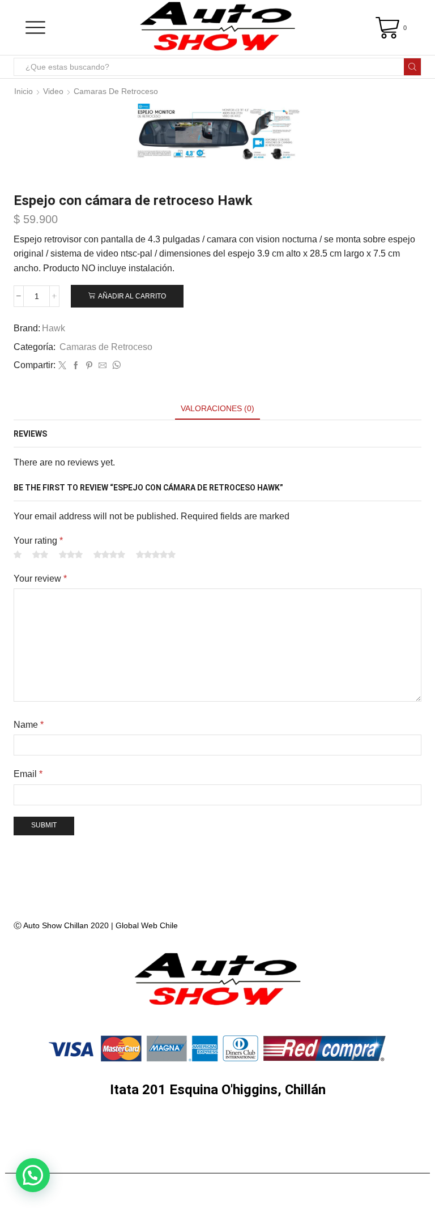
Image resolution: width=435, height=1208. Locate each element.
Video (53, 91)
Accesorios (144, 1158)
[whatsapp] (115, 365)
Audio (75, 1130)
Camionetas (362, 1130)
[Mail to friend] (102, 365)
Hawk (53, 328)
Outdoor (219, 1158)
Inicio (23, 91)
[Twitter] (62, 365)
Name (29, 724)
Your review (40, 578)
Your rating (38, 540)
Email (28, 774)
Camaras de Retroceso (116, 91)
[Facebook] (76, 365)
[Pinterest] (89, 365)
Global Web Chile (147, 925)
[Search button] (412, 66)
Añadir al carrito (132, 296)
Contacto (288, 1158)
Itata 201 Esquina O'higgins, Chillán (218, 1090)
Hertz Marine (147, 1130)
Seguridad (281, 1130)
